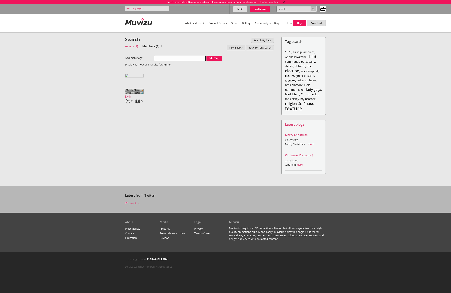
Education (131, 238)
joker (301, 90)
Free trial (316, 23)
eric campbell (310, 71)
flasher (289, 76)
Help (286, 23)
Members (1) (150, 46)
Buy (299, 23)
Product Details (218, 23)
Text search (236, 47)
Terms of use (202, 233)
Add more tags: (134, 57)
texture (293, 108)
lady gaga (313, 89)
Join (260, 9)
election (292, 70)
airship (297, 52)
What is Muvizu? (194, 23)
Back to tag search (259, 47)
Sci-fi (301, 103)
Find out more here (269, 2)
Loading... (134, 203)
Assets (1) (131, 46)
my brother (308, 99)
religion (291, 103)
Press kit (165, 228)
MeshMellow (132, 228)
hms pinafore (294, 85)
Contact (129, 233)
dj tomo (300, 66)
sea (310, 103)
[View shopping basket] (323, 9)
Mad (288, 94)
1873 (288, 52)
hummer (291, 90)
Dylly (128, 96)
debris (289, 66)
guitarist (302, 80)
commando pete (296, 62)
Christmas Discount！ (299, 155)
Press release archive (172, 233)
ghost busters (305, 76)
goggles (290, 80)
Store (234, 23)
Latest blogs (294, 124)
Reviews (164, 238)
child (311, 56)
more (311, 144)
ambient (308, 52)
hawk (312, 80)
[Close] (284, 2)
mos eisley (292, 99)
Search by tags (262, 40)
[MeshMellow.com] (156, 259)
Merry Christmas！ (297, 135)
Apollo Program (295, 57)
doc (309, 66)
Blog (276, 23)
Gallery (246, 23)
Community (261, 23)
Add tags (214, 58)
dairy (311, 62)
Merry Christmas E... (305, 94)
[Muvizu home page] (138, 21)
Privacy (198, 228)
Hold (307, 85)
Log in (240, 9)
